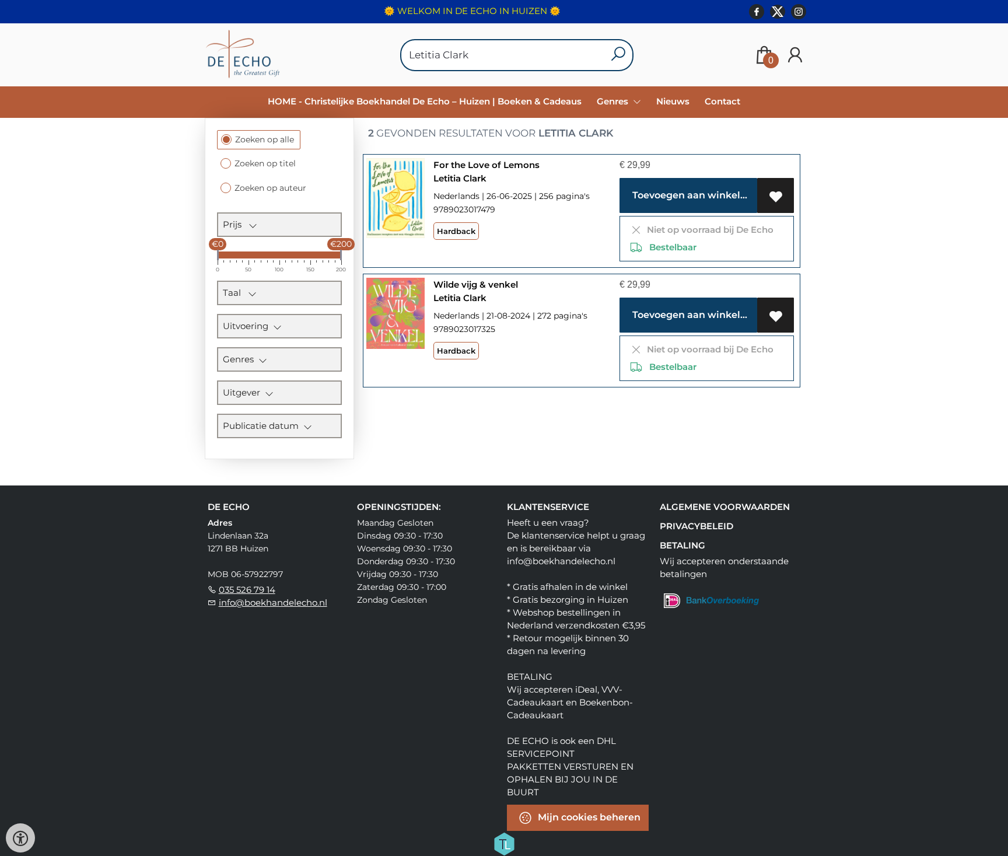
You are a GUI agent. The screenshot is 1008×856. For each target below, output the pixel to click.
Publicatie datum (263, 425)
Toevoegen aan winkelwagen (693, 195)
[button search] (618, 55)
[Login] (795, 55)
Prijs (236, 224)
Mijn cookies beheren (588, 817)
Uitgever (244, 392)
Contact (722, 101)
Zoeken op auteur (270, 188)
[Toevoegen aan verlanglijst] (775, 195)
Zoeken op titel (265, 163)
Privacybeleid (696, 526)
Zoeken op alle (264, 139)
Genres (240, 359)
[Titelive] (504, 843)
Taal (235, 292)
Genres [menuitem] (614, 101)
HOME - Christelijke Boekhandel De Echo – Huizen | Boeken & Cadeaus (425, 101)
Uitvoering (248, 325)
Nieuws (673, 101)
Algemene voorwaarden (725, 506)
